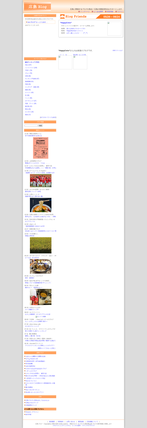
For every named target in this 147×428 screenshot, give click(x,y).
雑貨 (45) (28, 90)
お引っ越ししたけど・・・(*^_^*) (77, 33)
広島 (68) (28, 76)
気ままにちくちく (31, 381)
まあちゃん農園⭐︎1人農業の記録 (35, 356)
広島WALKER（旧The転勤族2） (36, 361)
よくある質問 (98, 11)
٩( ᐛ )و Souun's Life (32, 359)
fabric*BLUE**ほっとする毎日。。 (38, 22)
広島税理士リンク (31, 405)
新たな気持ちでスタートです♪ (76, 28)
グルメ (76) (28, 73)
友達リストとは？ (118, 50)
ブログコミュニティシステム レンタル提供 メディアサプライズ (73, 425)
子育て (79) (28, 70)
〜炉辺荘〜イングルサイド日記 (35, 378)
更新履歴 (52, 421)
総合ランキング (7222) (32, 62)
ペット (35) (28, 98)
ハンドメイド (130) (31, 67)
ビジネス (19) (29, 112)
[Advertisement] (98, 4)
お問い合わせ (71, 421)
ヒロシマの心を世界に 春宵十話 (36, 373)
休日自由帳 (29, 363)
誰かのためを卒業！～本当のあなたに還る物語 (40, 376)
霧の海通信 (29, 387)
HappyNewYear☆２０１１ (75, 31)
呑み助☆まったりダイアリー (35, 392)
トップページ (85, 11)
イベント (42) (29, 92)
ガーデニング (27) (30, 101)
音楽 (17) (28, 114)
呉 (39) (27, 95)
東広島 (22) (28, 106)
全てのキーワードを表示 (48, 117)
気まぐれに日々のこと (33, 390)
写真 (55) (28, 84)
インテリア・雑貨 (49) (32, 87)
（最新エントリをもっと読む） (46, 348)
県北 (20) (28, 109)
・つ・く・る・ (63, 54)
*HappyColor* (66, 23)
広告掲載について (92, 421)
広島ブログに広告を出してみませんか (37, 400)
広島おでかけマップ (32, 402)
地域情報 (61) (29, 81)
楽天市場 (28, 414)
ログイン (121, 11)
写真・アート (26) (30, 103)
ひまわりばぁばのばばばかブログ (36, 368)
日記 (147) (28, 65)
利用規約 (60, 421)
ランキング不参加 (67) (32, 78)
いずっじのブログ (31, 371)
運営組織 (81, 421)
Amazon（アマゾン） (32, 412)
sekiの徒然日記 (30, 366)
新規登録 (110, 11)
